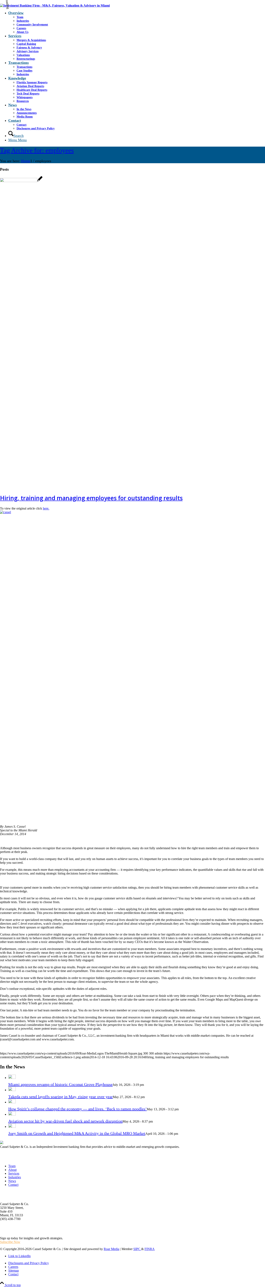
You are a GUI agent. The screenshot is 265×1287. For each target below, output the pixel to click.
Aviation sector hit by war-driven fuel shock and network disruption (65, 1121)
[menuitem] (136, 22)
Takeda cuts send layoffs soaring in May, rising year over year (60, 1096)
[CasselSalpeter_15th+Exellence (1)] (55, 5)
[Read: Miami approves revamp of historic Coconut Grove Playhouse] (12, 1077)
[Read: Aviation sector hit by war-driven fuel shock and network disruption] (12, 1114)
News (12, 1181)
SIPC (137, 1249)
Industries (14, 1177)
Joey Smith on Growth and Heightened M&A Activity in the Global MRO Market (76, 1133)
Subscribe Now (10, 1242)
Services (13, 1173)
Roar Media (111, 1249)
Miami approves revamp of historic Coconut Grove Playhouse (60, 1084)
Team (12, 1166)
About (12, 1169)
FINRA (150, 1249)
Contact (13, 1184)
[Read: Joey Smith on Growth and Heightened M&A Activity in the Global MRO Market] (12, 1126)
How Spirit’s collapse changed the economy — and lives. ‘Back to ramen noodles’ (77, 1109)
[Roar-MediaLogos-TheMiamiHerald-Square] (21, 181)
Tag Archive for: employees (37, 150)
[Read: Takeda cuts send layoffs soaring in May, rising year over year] (12, 1089)
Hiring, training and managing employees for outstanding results (91, 498)
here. (46, 508)
